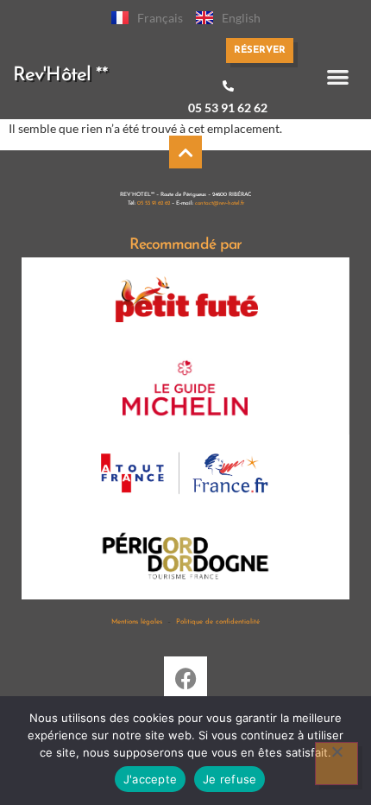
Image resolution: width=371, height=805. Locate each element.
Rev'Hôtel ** (60, 76)
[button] (337, 76)
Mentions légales (136, 621)
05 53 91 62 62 (227, 107)
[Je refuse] (336, 763)
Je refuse (229, 779)
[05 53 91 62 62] (228, 86)
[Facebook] (185, 678)
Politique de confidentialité (218, 621)
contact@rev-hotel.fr (219, 203)
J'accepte (150, 779)
